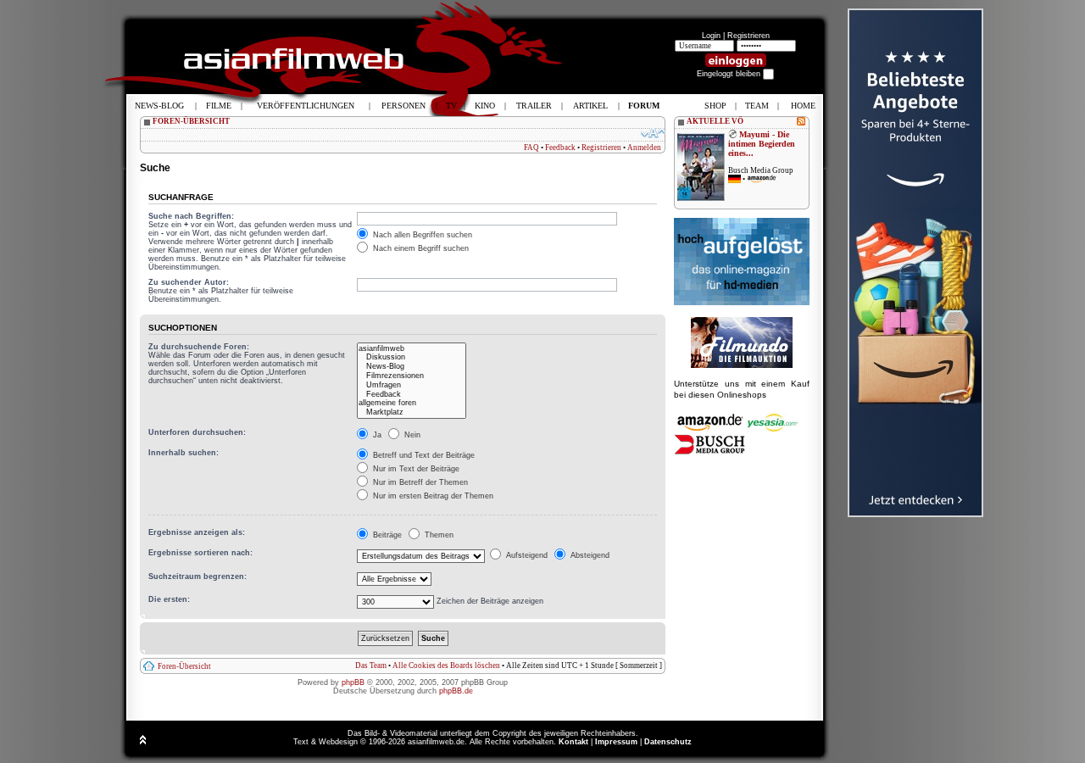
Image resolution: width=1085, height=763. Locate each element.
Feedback (560, 147)
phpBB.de (456, 691)
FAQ (531, 147)
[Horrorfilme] (742, 365)
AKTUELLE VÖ (715, 121)
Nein (411, 435)
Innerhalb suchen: (183, 452)
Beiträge (386, 535)
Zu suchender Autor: (188, 282)
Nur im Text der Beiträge (414, 469)
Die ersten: (169, 599)
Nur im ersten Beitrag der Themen (431, 496)
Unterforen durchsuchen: (197, 432)
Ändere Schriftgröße (653, 133)
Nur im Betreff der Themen (419, 482)
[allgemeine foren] (412, 403)
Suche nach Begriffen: (191, 216)
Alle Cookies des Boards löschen (446, 665)
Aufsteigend (526, 555)
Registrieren (748, 35)
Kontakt (573, 742)
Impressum (616, 742)
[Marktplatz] (412, 412)
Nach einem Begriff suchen (419, 248)
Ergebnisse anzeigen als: (196, 532)
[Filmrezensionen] (412, 376)
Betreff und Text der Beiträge (422, 455)
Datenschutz (668, 742)
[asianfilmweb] (412, 349)
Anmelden (644, 147)
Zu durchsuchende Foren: (198, 347)
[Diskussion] (412, 357)
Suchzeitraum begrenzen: (197, 576)
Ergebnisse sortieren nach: (200, 553)
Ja (375, 435)
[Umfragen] (412, 385)
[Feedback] (412, 394)
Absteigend (588, 555)
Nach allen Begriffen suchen (421, 235)
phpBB (353, 682)
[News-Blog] (412, 366)
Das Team (371, 665)
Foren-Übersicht (184, 666)
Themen (437, 535)
